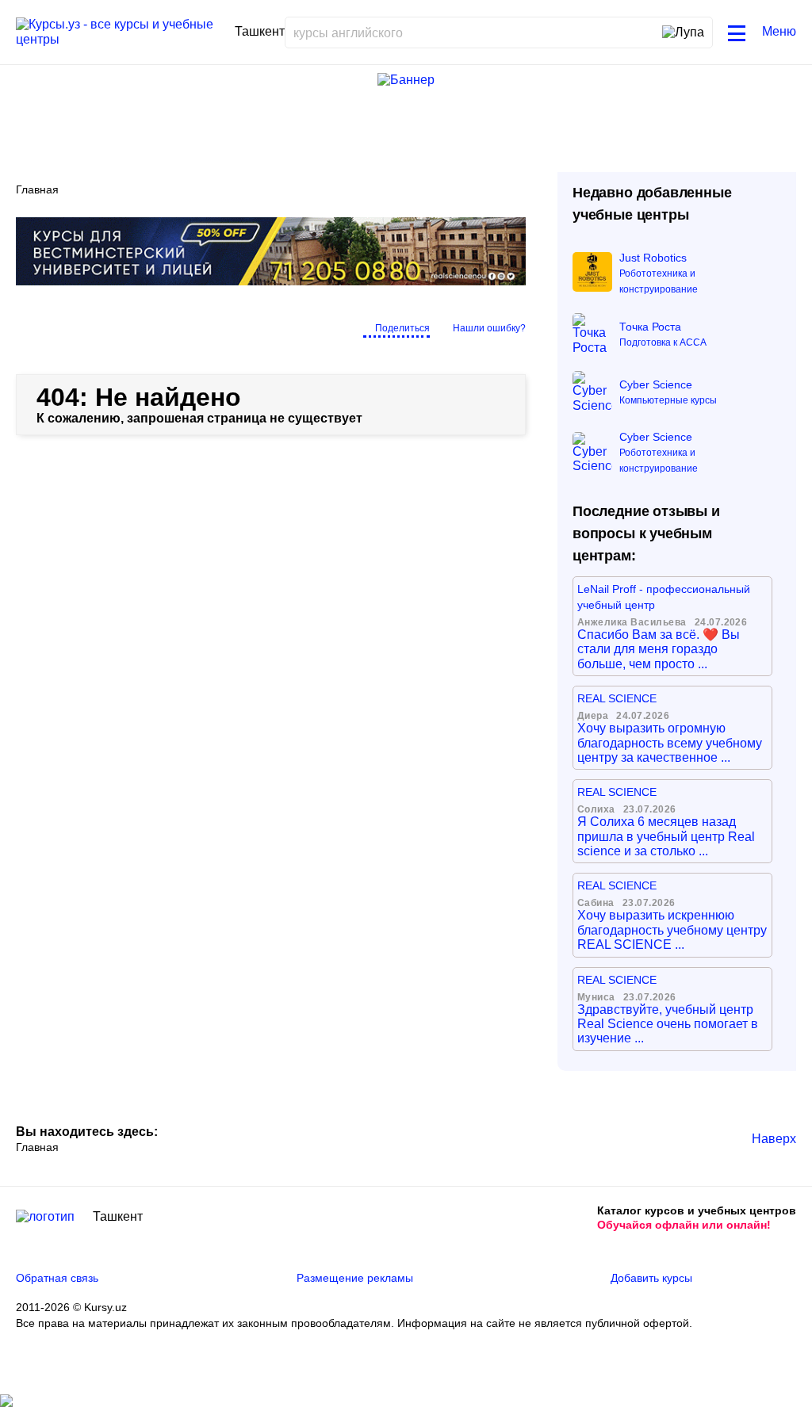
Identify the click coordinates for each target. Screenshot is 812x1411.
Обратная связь (57, 1277)
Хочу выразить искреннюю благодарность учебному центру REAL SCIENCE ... (672, 929)
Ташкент (118, 1216)
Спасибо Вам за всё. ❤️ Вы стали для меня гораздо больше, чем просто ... (658, 649)
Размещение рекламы (355, 1277)
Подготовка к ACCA (663, 342)
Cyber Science (655, 384)
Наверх (774, 1138)
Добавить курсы (651, 1277)
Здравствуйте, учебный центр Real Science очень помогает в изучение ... (667, 1024)
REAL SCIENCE (617, 698)
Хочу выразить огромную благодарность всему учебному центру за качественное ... (669, 742)
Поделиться (402, 328)
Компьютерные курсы (668, 400)
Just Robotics (653, 257)
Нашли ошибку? (489, 328)
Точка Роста (650, 326)
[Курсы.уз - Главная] (119, 32)
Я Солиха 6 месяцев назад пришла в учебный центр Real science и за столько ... (666, 836)
